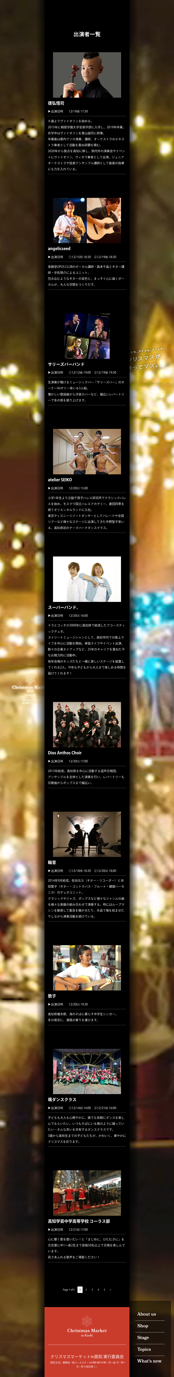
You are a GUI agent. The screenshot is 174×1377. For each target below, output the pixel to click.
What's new (149, 1361)
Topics (144, 1350)
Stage (143, 1338)
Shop (142, 1326)
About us (146, 1314)
